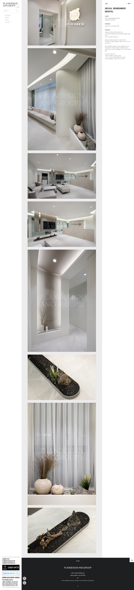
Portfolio (8, 15)
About (7, 17)
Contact (7, 22)
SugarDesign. (91, 580)
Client (7, 19)
